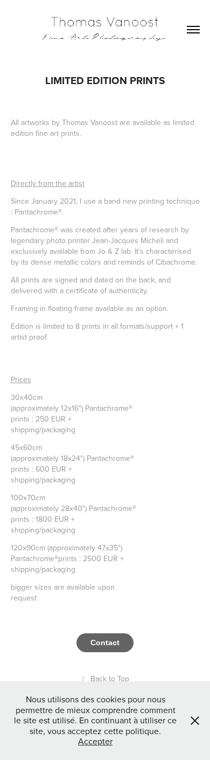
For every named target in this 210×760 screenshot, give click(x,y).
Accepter (95, 741)
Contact (105, 642)
